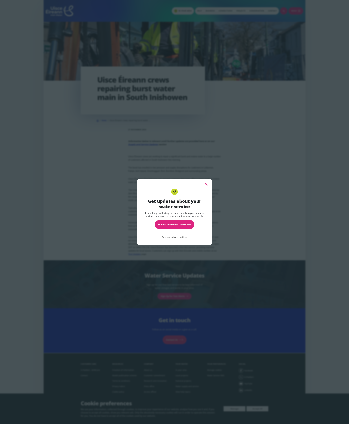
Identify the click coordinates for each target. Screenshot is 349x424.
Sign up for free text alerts (172, 224)
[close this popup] (206, 184)
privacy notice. (179, 237)
